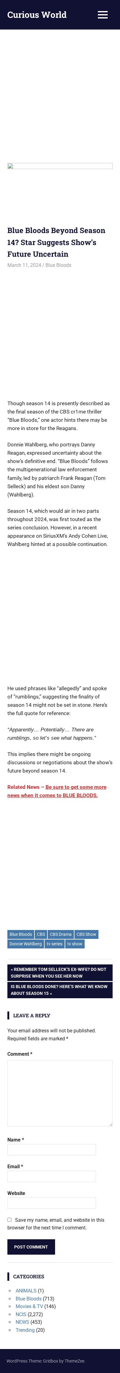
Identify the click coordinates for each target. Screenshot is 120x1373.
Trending (25, 1330)
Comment (19, 1054)
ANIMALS (26, 1291)
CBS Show (86, 934)
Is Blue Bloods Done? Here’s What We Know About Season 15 (58, 990)
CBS (41, 934)
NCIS (21, 1314)
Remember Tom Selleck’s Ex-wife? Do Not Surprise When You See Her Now (58, 973)
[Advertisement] (60, 92)
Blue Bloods (58, 265)
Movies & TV (29, 1306)
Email (15, 1166)
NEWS (22, 1322)
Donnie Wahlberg (26, 943)
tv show (74, 943)
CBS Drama (61, 934)
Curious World (37, 14)
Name (15, 1140)
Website (16, 1193)
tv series (54, 943)
